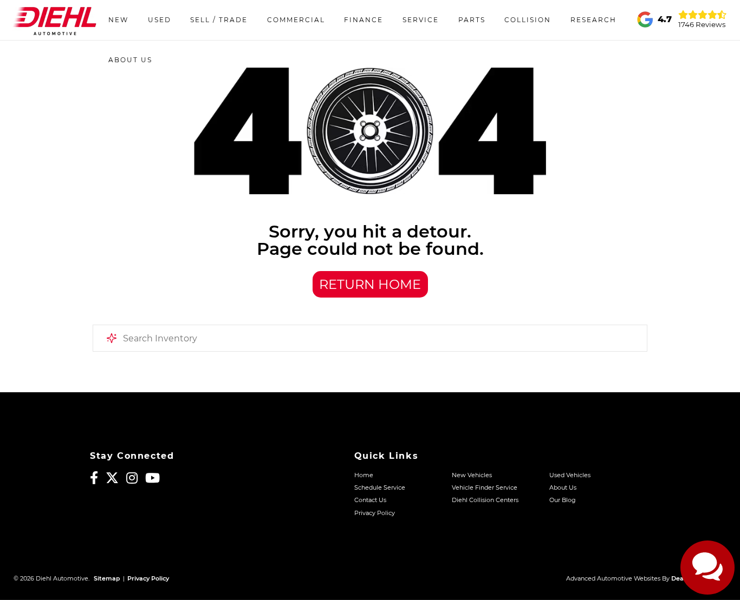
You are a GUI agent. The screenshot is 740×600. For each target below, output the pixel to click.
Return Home (370, 284)
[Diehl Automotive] (54, 20)
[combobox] (370, 338)
